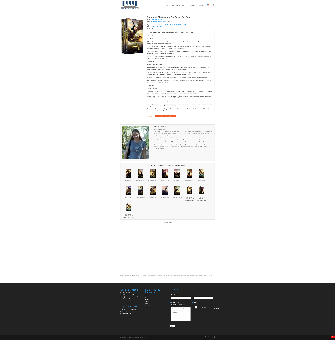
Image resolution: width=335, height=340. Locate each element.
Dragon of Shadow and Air (159, 21)
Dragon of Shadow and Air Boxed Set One (189, 198)
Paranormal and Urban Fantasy (160, 23)
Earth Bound (165, 180)
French (147, 297)
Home (167, 5)
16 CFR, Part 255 (135, 277)
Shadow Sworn (140, 180)
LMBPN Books (176, 5)
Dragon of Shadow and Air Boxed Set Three (128, 215)
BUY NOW (169, 116)
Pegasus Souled (140, 197)
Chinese (147, 305)
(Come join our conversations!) (129, 297)
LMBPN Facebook (125, 293)
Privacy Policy (124, 311)
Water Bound (201, 180)
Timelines (192, 5)
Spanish (147, 301)
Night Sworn (177, 180)
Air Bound (128, 180)
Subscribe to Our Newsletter (128, 309)
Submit (173, 326)
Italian (147, 303)
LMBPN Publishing (158, 26)
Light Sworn (165, 197)
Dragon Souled (152, 180)
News (183, 5)
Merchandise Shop (125, 313)
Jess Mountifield (157, 19)
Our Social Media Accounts (128, 299)
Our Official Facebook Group (128, 295)
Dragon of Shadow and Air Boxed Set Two (201, 198)
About (201, 5)
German (147, 299)
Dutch (147, 295)
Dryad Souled (189, 180)
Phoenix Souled (177, 197)
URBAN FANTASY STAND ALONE (176, 25)
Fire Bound (152, 197)
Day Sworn (128, 197)
